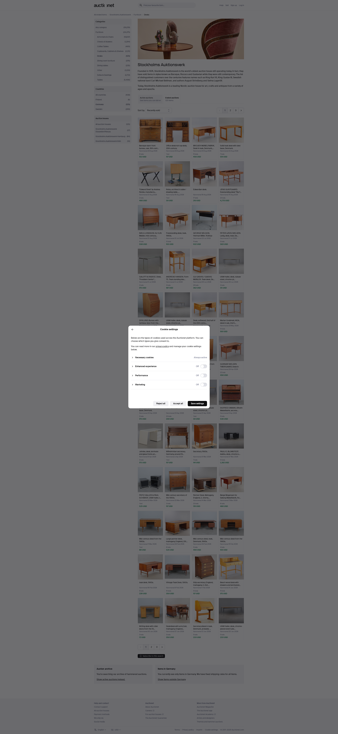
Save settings (197, 403)
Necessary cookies (144, 357)
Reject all (160, 403)
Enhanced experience (145, 366)
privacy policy (162, 346)
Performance (141, 375)
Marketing (140, 384)
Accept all (178, 403)
